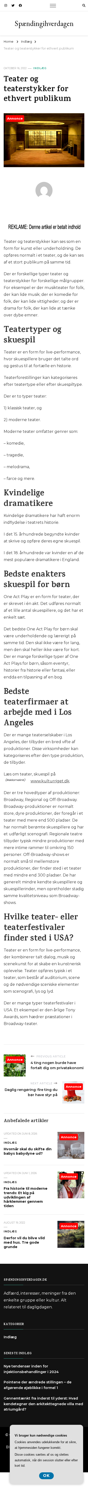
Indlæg (40, 68)
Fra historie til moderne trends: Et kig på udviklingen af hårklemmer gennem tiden (25, 1197)
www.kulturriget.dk (50, 781)
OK (46, 1475)
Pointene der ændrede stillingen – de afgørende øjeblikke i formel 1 (37, 1385)
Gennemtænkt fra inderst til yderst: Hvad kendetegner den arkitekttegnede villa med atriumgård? (43, 1404)
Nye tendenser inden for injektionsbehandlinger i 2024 (31, 1369)
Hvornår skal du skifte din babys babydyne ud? (28, 1151)
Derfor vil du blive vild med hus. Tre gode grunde (24, 1242)
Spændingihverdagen (44, 23)
